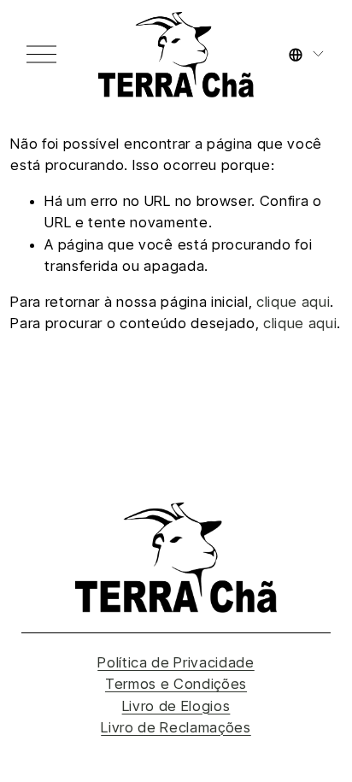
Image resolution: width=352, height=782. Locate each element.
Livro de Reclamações (176, 727)
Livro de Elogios (176, 705)
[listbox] (307, 53)
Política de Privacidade (176, 662)
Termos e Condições (176, 683)
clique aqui (293, 301)
